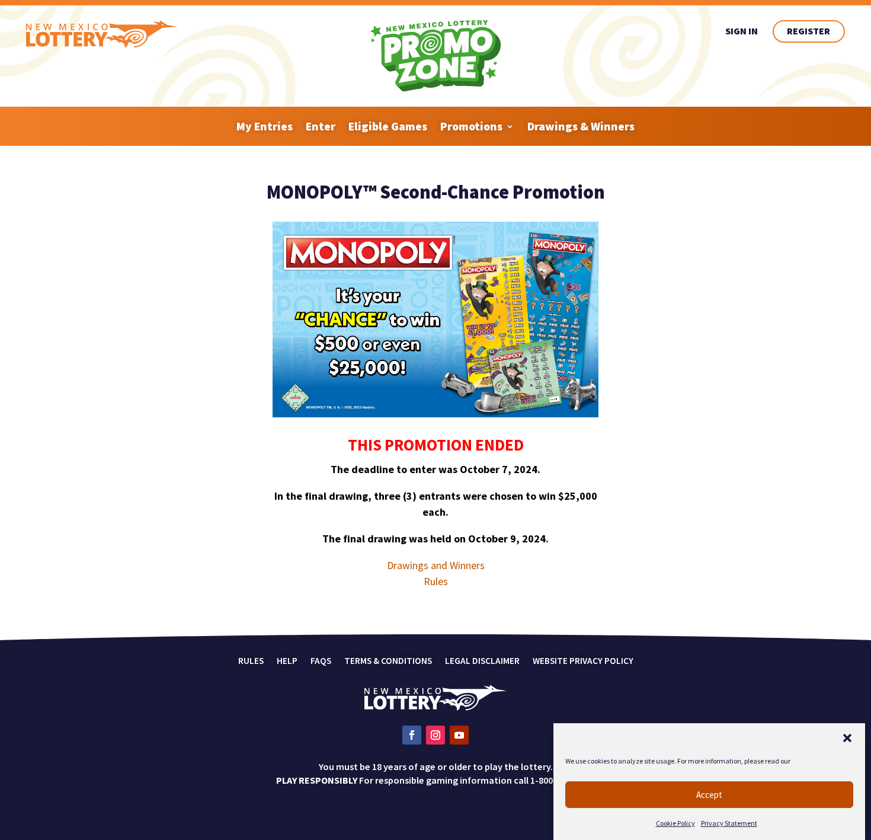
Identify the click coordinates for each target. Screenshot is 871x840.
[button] (847, 738)
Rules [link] (436, 581)
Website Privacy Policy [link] (583, 661)
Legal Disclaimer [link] (482, 661)
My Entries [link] (264, 126)
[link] (102, 44)
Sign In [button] (741, 31)
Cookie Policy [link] (675, 823)
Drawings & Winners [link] (581, 126)
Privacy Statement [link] (729, 823)
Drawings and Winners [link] (436, 565)
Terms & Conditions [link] (388, 661)
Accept (709, 794)
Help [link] (287, 661)
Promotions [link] (471, 126)
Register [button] (808, 31)
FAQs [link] (320, 661)
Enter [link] (320, 126)
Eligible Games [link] (387, 126)
